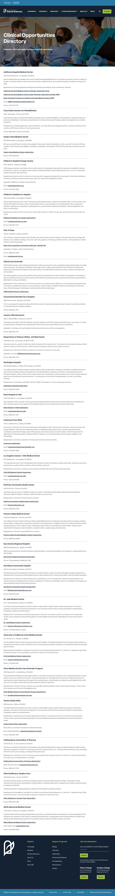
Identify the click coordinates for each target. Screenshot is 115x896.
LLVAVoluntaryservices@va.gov (28, 354)
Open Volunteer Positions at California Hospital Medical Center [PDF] (29, 98)
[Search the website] (99, 11)
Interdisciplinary (57, 861)
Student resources (69, 11)
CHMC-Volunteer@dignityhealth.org (21, 102)
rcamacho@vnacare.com (28, 765)
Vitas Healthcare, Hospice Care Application (19, 798)
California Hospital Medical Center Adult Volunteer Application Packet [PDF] (32, 94)
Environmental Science (59, 857)
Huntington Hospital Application (16, 386)
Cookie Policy (67, 892)
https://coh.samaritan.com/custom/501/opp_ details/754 (25, 245)
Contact (107, 11)
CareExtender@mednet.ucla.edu (20, 695)
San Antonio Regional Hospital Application (19, 557)
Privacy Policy (53, 892)
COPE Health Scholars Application (16, 292)
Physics (54, 868)
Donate (84, 877)
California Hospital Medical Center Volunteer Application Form (27, 91)
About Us (30, 857)
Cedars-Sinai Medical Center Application (19, 152)
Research (43, 11)
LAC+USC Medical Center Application (17, 472)
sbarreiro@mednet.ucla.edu (31, 731)
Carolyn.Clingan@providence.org (20, 626)
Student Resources (33, 854)
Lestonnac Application (12, 443)
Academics (31, 11)
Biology (54, 847)
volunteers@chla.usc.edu (17, 221)
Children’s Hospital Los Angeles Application (20, 218)
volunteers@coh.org (15, 256)
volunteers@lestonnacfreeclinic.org (21, 447)
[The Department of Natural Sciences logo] (13, 12)
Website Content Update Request (100, 892)
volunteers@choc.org (16, 186)
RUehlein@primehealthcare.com (19, 590)
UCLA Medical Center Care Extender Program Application (25, 692)
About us (83, 11)
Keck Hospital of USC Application (16, 408)
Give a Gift (30, 865)
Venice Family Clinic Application (15, 724)
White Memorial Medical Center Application (20, 822)
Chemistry (55, 850)
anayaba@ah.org (22, 826)
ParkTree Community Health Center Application (21, 501)
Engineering (56, 854)
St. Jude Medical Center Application (17, 622)
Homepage (30, 847)
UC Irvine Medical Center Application (17, 656)
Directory (54, 11)
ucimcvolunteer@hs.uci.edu (18, 660)
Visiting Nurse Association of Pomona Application (22, 761)
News (92, 11)
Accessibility (80, 892)
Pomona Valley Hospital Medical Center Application (23, 535)
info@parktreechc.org (16, 505)
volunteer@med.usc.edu (17, 411)
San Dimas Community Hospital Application (20, 587)
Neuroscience (56, 865)
